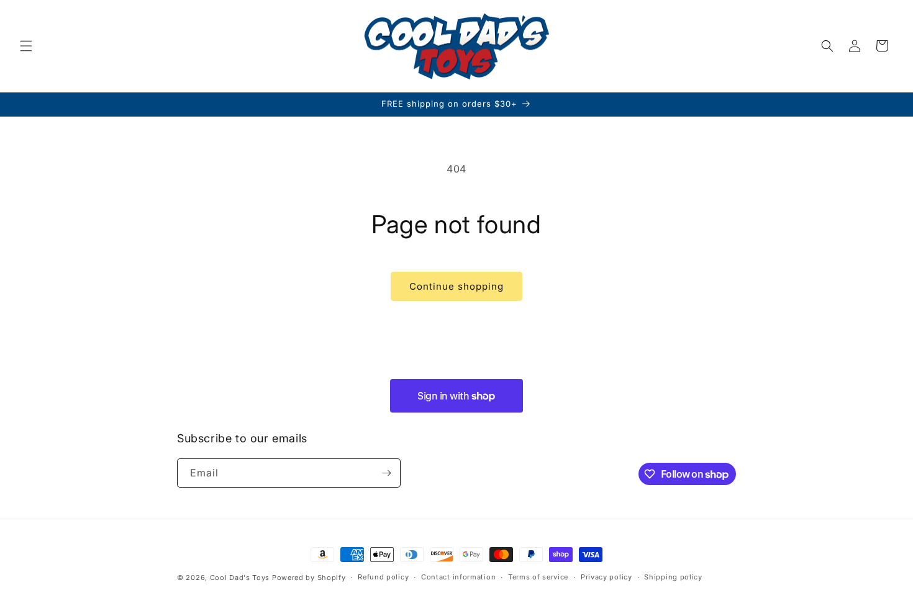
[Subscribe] (386, 473)
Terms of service (538, 577)
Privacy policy (606, 577)
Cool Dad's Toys (240, 577)
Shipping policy (673, 577)
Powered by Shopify (309, 577)
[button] (26, 46)
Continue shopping (456, 286)
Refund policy (383, 577)
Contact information (458, 577)
